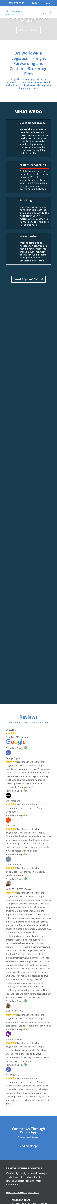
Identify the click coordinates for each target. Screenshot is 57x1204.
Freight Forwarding (33, 164)
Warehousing (29, 236)
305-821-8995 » (28, 30)
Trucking (26, 200)
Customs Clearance (33, 123)
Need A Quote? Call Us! (28, 279)
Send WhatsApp (28, 1146)
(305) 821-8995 (16, 3)
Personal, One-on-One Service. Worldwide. (28, 20)
